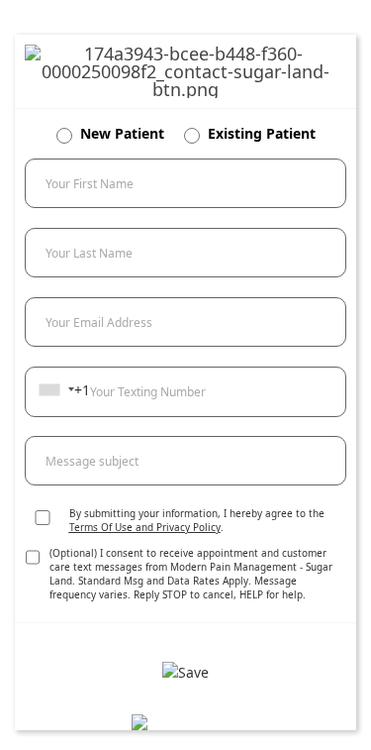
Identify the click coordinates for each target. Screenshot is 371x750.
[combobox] (56, 389)
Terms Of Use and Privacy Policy (145, 527)
